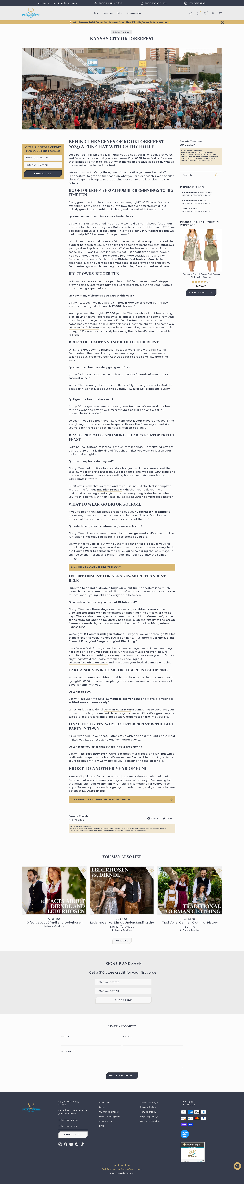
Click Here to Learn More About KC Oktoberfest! (101, 799)
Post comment (122, 1075)
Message (68, 1051)
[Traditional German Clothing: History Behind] (189, 890)
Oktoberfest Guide (121, 32)
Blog (102, 1107)
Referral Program (109, 1116)
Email (128, 1036)
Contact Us (105, 1121)
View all (122, 941)
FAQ (101, 1126)
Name (65, 1036)
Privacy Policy (148, 1107)
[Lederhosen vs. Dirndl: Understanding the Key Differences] (122, 890)
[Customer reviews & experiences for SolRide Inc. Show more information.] (199, 1152)
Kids (120, 13)
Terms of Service (150, 1121)
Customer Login (149, 1102)
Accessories (134, 13)
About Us (104, 1102)
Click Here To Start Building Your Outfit (96, 567)
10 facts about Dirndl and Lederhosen (54, 922)
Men (96, 13)
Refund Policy (148, 1111)
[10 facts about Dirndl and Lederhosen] (54, 890)
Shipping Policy (149, 1116)
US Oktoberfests (109, 1111)
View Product (201, 292)
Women (108, 13)
